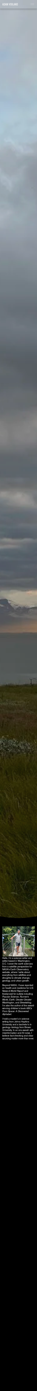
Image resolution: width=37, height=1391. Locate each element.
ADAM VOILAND (10, 4)
